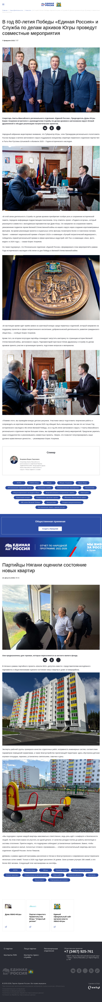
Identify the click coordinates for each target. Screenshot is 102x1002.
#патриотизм (89, 487)
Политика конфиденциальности (13, 991)
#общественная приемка (82, 870)
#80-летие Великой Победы (30, 502)
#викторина (85, 492)
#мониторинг (39, 880)
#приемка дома (61, 870)
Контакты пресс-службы (31, 956)
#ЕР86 (19, 483)
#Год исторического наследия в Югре (26, 492)
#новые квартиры (12, 875)
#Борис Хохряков (66, 483)
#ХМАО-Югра (34, 483)
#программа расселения (59, 880)
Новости (28, 10)
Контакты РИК (10, 955)
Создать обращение (50, 529)
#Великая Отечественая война (75, 497)
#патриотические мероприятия (68, 487)
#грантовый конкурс (23, 497)
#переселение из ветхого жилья (36, 875)
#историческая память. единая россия (51, 507)
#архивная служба (44, 487)
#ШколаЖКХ (57, 875)
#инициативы (51, 502)
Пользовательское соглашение (13, 989)
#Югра (49, 483)
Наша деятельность (16, 10)
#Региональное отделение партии (19, 487)
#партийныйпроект (74, 875)
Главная (5, 10)
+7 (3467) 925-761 (78, 951)
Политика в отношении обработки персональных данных (23, 993)
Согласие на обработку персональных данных (18, 995)
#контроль (92, 875)
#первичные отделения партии (47, 497)
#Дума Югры (82, 483)
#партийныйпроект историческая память (60, 492)
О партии (8, 949)
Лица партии (30, 949)
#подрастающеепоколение (71, 502)
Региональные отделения (51, 950)
